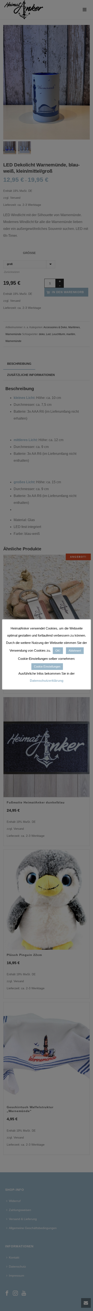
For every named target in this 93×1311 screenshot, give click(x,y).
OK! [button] (57, 650)
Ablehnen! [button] (75, 650)
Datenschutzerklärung (46, 680)
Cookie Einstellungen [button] (47, 666)
